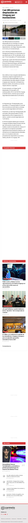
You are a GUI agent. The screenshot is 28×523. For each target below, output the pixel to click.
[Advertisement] (14, 203)
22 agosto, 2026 (6, 288)
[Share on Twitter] (11, 38)
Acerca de (14, 518)
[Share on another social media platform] (23, 38)
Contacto (24, 518)
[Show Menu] (26, 2)
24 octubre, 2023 (5, 20)
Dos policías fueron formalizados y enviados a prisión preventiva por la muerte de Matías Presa (10, 466)
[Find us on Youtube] (5, 514)
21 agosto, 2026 (6, 341)
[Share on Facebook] (5, 38)
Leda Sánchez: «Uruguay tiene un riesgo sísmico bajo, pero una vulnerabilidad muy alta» (15, 482)
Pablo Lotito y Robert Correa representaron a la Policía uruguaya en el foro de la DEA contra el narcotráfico (13, 284)
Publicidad (19, 518)
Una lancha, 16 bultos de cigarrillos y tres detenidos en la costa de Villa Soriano (15, 495)
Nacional (11, 7)
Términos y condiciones (5, 518)
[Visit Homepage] (6, 2)
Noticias (7, 7)
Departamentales (8, 306)
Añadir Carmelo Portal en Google (11, 22)
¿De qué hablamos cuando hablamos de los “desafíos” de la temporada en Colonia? (13, 310)
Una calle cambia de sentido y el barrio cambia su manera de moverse (15, 476)
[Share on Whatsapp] (17, 38)
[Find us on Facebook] (1, 514)
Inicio (3, 7)
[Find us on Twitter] (3, 514)
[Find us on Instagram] (7, 514)
